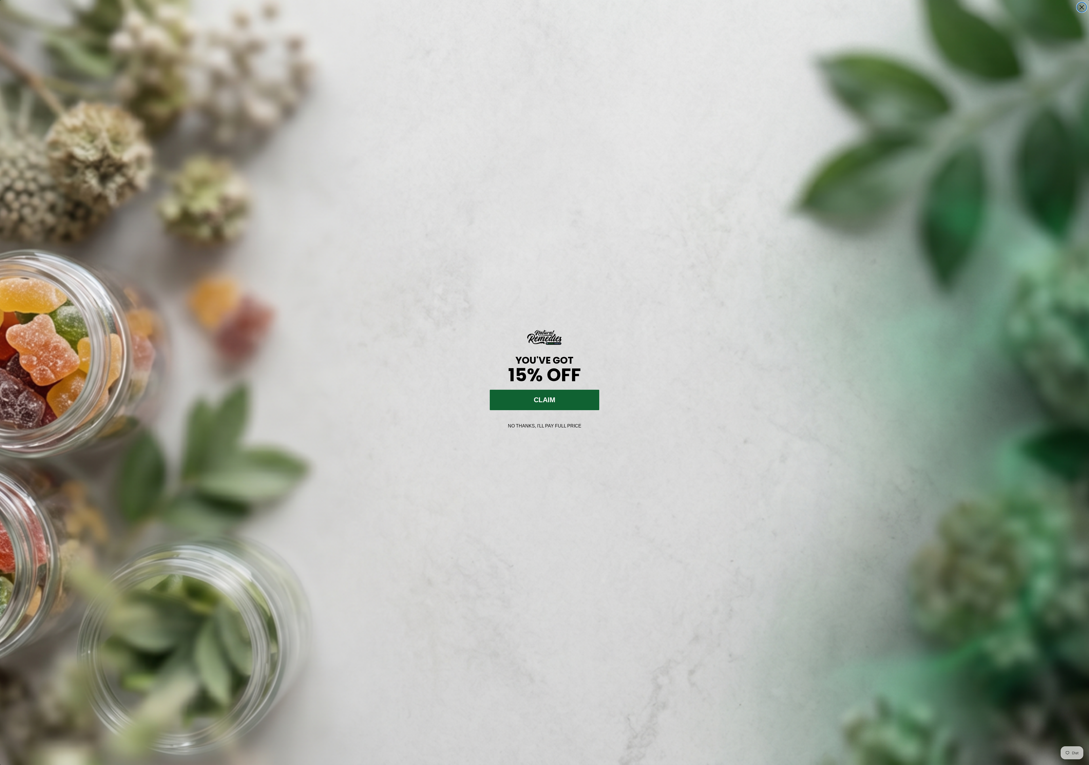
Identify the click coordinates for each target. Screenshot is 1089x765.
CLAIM (544, 400)
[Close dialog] (1082, 7)
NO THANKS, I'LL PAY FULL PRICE (544, 425)
